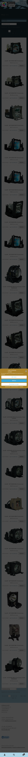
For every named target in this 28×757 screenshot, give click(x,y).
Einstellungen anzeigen (14, 384)
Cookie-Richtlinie (7, 386)
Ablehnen (14, 380)
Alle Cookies (14, 377)
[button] (26, 371)
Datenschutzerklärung (15, 386)
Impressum (21, 386)
